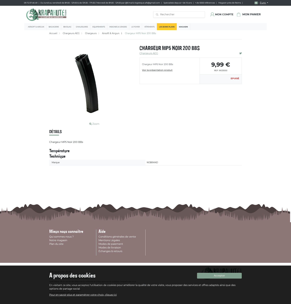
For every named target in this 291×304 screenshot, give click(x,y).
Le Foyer (135, 27)
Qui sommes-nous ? (61, 236)
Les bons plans (167, 27)
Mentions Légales (109, 240)
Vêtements (149, 27)
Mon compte (224, 14)
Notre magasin (58, 240)
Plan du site (56, 244)
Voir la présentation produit (157, 70)
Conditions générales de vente (117, 236)
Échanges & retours (110, 251)
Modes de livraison (110, 247)
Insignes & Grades (118, 27)
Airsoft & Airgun (36, 27)
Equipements (98, 27)
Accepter (219, 275)
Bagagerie (54, 27)
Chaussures (82, 27)
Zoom (95, 123)
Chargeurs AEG (71, 33)
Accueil (53, 33)
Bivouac (67, 27)
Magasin (183, 27)
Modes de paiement (111, 244)
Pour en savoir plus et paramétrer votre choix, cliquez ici (83, 294)
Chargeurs (91, 33)
